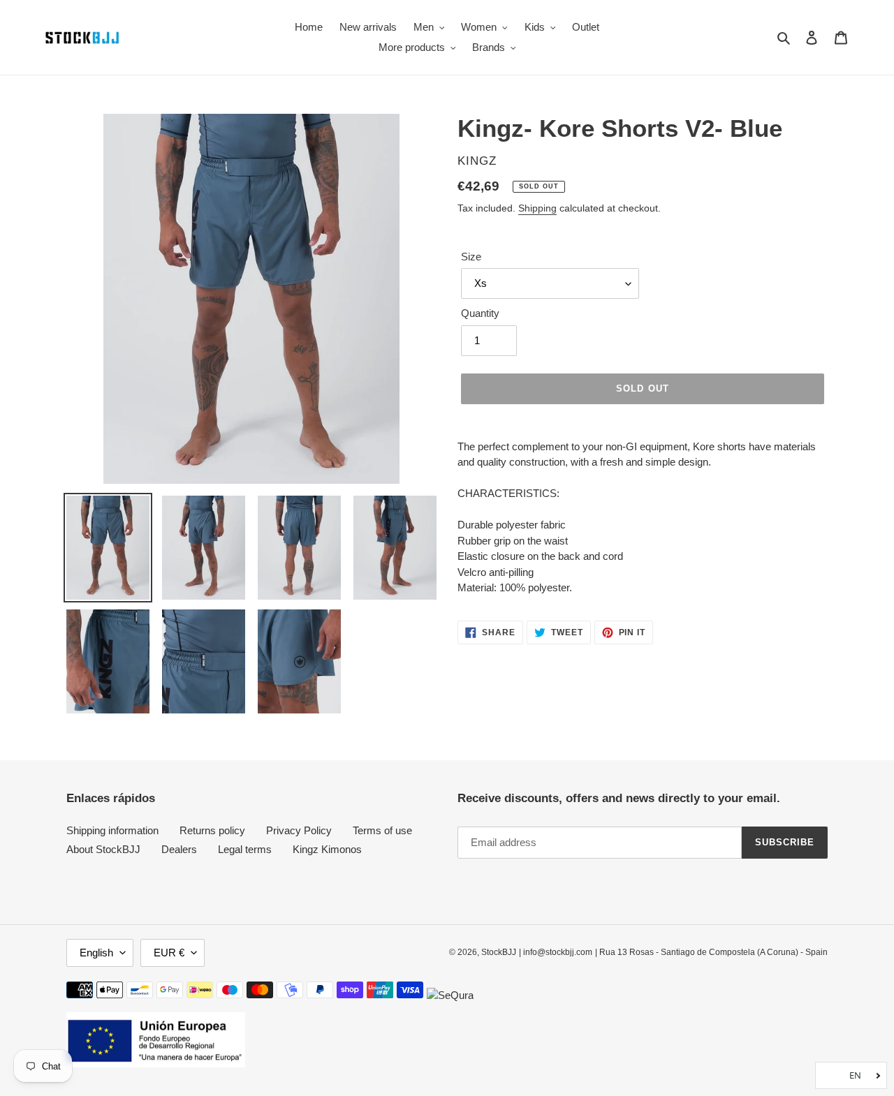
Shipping (537, 208)
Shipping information (112, 830)
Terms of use (382, 830)
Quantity (480, 313)
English (96, 952)
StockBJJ (498, 952)
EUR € (169, 952)
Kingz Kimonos (327, 849)
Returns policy (212, 830)
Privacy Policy (299, 830)
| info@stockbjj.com (555, 952)
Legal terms (245, 849)
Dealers (179, 849)
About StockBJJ (103, 849)
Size (471, 256)
